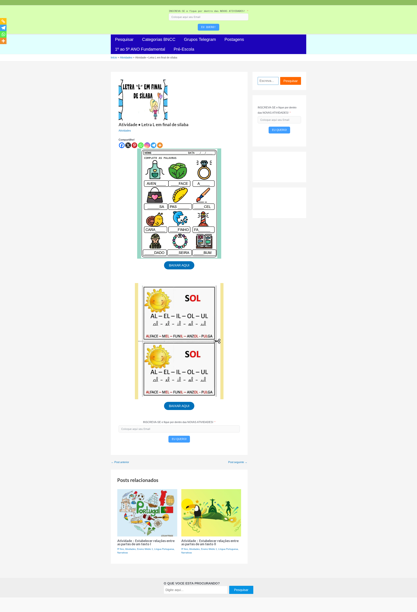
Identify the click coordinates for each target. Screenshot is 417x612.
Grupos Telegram (200, 39)
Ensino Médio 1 (145, 549)
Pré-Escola (184, 49)
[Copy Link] (3, 21)
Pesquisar (124, 39)
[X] (128, 145)
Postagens (234, 39)
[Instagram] (147, 145)
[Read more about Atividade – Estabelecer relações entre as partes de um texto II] (211, 512)
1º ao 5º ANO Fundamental (140, 49)
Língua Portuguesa (164, 549)
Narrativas (122, 552)
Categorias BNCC (158, 39)
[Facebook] (122, 145)
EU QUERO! (208, 27)
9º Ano (120, 549)
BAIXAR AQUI (179, 265)
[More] (160, 145)
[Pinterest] (134, 145)
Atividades (125, 130)
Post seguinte (237, 462)
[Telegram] (153, 145)
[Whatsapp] (141, 145)
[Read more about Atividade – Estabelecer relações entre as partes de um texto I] (147, 512)
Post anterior (120, 462)
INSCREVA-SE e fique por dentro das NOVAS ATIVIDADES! (207, 11)
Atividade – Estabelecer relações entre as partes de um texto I (146, 542)
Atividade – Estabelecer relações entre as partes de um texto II (210, 542)
